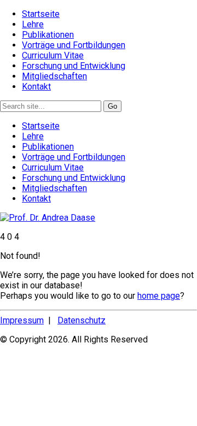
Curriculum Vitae (53, 55)
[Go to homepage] (47, 217)
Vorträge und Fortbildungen (73, 45)
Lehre (33, 24)
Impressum (22, 320)
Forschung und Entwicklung (73, 66)
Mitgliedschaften (54, 76)
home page (158, 296)
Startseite (41, 14)
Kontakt (36, 86)
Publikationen (48, 34)
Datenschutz (81, 320)
